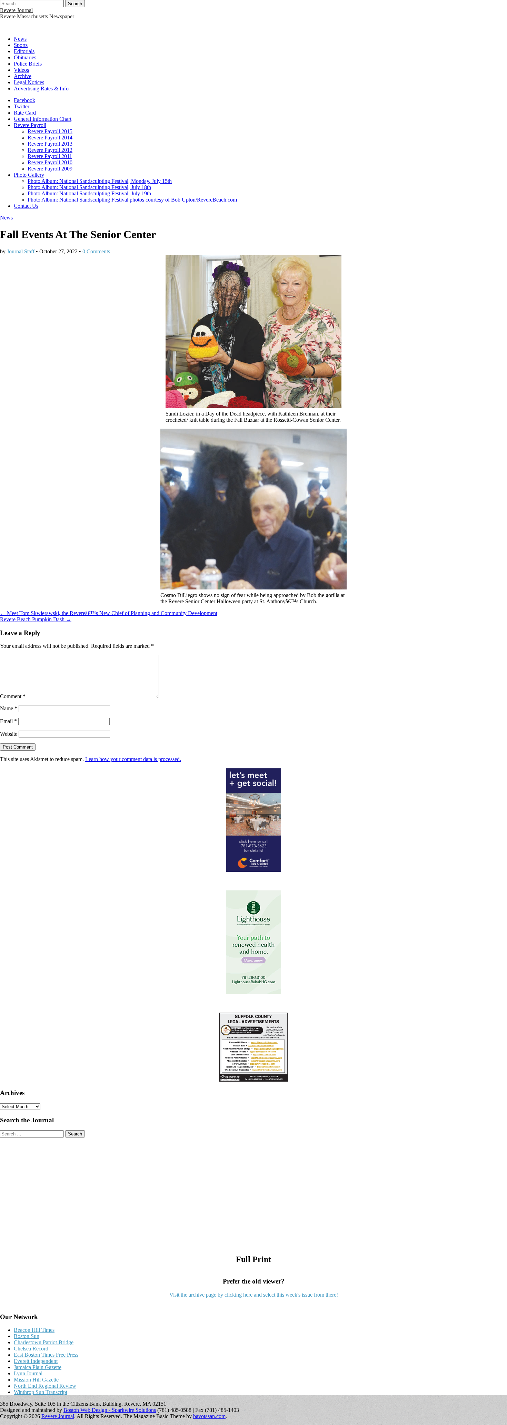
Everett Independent (36, 1361)
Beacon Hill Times (34, 1330)
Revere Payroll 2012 (50, 150)
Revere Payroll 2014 (50, 137)
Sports (21, 45)
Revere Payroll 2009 (50, 169)
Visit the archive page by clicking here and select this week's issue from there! (253, 1295)
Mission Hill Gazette (36, 1380)
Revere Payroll (30, 125)
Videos (21, 70)
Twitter (21, 106)
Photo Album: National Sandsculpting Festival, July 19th (89, 193)
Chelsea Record (31, 1348)
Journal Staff (20, 251)
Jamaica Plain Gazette (37, 1367)
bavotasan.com (209, 1416)
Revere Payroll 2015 (50, 131)
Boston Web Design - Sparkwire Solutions (109, 1410)
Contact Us (26, 206)
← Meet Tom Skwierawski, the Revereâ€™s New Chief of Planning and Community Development (108, 613)
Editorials (24, 51)
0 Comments (96, 251)
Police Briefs (28, 64)
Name (8, 708)
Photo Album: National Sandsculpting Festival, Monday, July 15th (100, 181)
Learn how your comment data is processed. (133, 759)
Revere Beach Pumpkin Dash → (35, 619)
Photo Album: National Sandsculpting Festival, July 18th (89, 187)
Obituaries (25, 57)
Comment (13, 696)
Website (8, 734)
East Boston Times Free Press (46, 1355)
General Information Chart (42, 119)
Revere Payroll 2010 (50, 162)
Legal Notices (29, 82)
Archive (22, 76)
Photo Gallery (29, 175)
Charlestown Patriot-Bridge (43, 1342)
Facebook (24, 100)
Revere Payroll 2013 (50, 144)
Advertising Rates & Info (41, 88)
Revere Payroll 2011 (50, 156)
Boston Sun (26, 1336)
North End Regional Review (45, 1386)
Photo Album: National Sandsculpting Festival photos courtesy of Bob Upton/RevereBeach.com (132, 200)
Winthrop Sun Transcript (40, 1392)
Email (8, 721)
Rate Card (25, 113)
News (20, 39)
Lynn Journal (28, 1373)
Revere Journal (16, 10)
